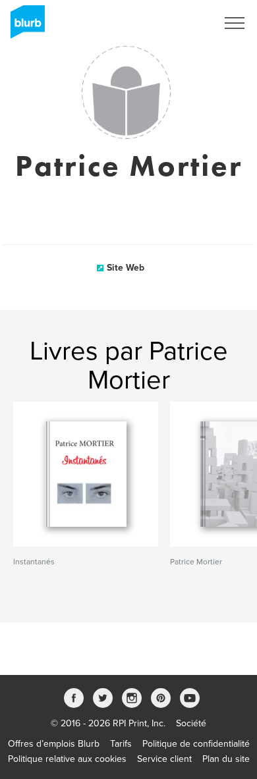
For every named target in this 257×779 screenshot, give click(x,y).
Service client (164, 759)
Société (191, 723)
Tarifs (121, 743)
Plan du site (226, 759)
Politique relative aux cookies (67, 759)
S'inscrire (181, 23)
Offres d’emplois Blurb (54, 743)
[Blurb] (24, 26)
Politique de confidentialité (196, 743)
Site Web (125, 267)
